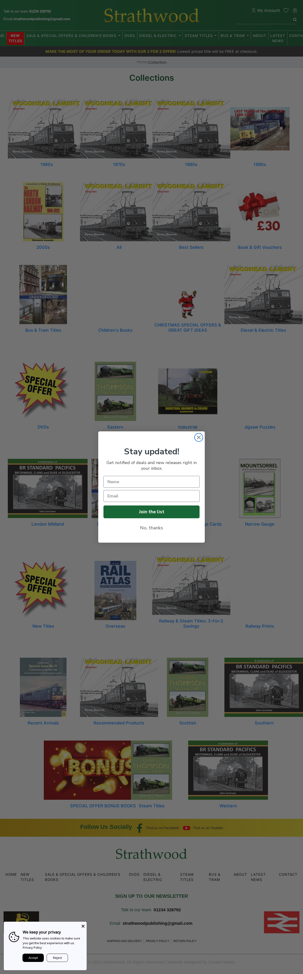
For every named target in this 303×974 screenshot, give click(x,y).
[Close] (83, 925)
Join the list (151, 512)
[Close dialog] (199, 437)
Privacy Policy (32, 947)
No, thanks (151, 528)
